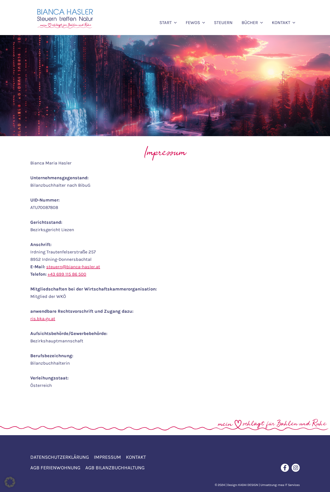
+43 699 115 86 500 (67, 274)
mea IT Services (289, 485)
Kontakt (136, 457)
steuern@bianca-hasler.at (73, 266)
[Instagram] (296, 468)
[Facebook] (285, 468)
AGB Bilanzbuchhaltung (115, 468)
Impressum (107, 457)
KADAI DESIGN (248, 485)
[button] (174, 22)
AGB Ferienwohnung (55, 468)
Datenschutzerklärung (59, 457)
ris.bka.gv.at (42, 318)
